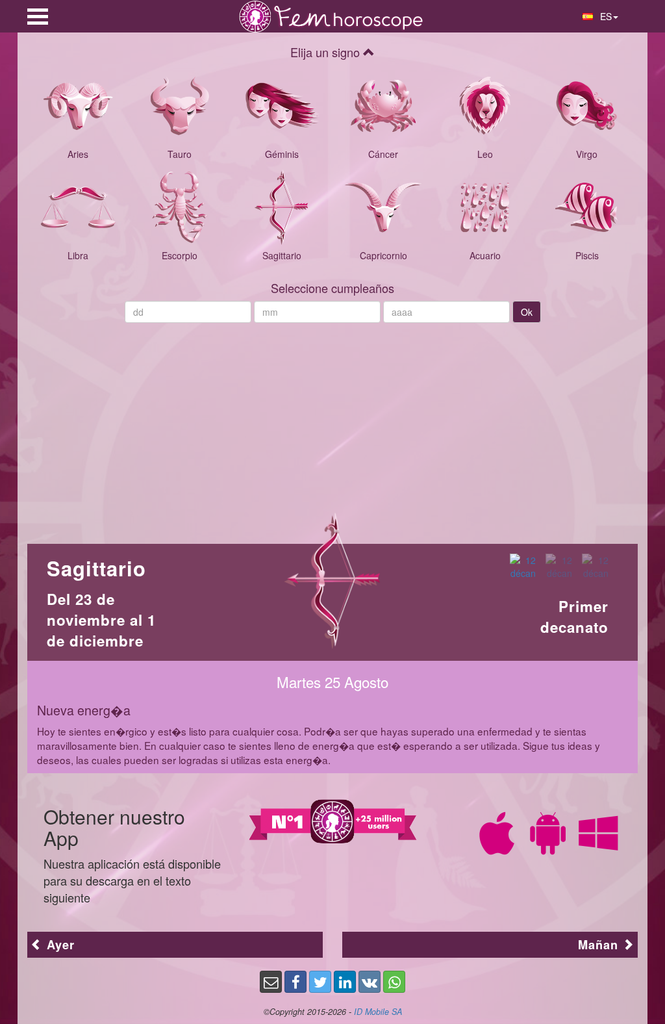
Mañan (600, 944)
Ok (527, 311)
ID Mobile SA (378, 1012)
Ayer (59, 944)
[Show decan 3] (595, 567)
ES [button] (604, 16)
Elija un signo (326, 52)
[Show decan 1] (523, 567)
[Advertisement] (332, 427)
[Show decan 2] (559, 567)
